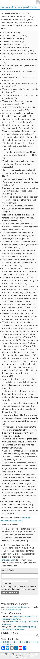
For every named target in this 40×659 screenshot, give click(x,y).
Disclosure (18, 654)
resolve (13, 520)
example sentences (18, 607)
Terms (5, 656)
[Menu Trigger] (38, 2)
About (3, 654)
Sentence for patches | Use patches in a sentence (19, 617)
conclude (26, 517)
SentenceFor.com (11, 7)
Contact (10, 654)
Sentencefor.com (8, 560)
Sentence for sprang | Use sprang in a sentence (19, 627)
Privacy (25, 654)
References (33, 654)
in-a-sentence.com (13, 609)
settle (20, 520)
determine (5, 520)
